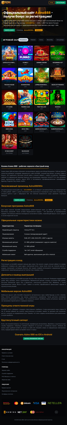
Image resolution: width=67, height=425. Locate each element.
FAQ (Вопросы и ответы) (9, 376)
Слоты (41, 39)
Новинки (33, 39)
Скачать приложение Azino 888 (33, 338)
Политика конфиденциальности (11, 362)
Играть (9, 51)
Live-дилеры (60, 39)
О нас (3, 359)
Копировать (39, 30)
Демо (9, 55)
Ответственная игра (7, 356)
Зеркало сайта (6, 370)
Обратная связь (6, 379)
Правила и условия (7, 352)
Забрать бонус (9, 30)
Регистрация (60, 2)
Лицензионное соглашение (9, 391)
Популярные (23, 39)
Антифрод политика (7, 394)
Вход (51, 2)
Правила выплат (6, 388)
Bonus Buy (50, 39)
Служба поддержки (7, 373)
